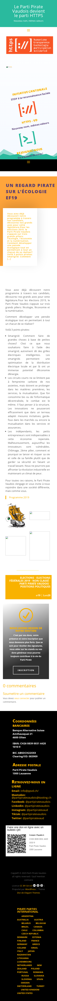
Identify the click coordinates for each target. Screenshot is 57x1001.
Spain (39, 979)
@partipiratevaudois (38, 801)
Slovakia (38, 975)
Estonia (36, 937)
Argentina (27, 916)
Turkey (40, 986)
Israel (34, 947)
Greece (36, 944)
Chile (24, 930)
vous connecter (21, 698)
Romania (38, 972)
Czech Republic (30, 933)
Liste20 (46, 595)
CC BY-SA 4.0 (26, 885)
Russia (25, 975)
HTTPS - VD (29, 121)
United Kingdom (30, 989)
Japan (30, 951)
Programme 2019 (19, 497)
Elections (27, 577)
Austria (38, 919)
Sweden (25, 982)
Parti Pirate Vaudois (34, 583)
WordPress (30, 889)
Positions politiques (35, 586)
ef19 (38, 595)
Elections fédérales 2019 (29, 579)
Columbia (38, 930)
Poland (35, 968)
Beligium (40, 923)
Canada (37, 926)
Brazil (25, 926)
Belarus (26, 923)
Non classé (40, 580)
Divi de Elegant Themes (28, 892)
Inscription (26, 670)
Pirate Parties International (27, 910)
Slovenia (26, 979)
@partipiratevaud (37, 810)
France (35, 940)
